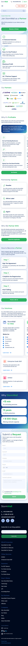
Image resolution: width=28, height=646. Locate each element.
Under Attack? (21, 6)
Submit (14, 496)
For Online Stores (5, 574)
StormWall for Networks (7, 547)
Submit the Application (14, 239)
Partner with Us (14, 299)
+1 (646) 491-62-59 (8, 514)
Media (2, 618)
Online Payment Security (6, 643)
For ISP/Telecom (5, 566)
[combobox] (12, 11)
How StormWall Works (7, 581)
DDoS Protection (7, 542)
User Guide (4, 586)
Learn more (6, 352)
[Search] (24, 10)
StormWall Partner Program (8, 598)
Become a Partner (14, 29)
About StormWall (5, 621)
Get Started (14, 172)
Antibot (3, 557)
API (2, 589)
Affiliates (3, 603)
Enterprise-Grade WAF (6, 559)
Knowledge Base (5, 591)
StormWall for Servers (6, 550)
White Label (4, 601)
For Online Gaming (6, 569)
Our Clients (4, 613)
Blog (2, 615)
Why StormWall (5, 610)
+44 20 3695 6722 (17, 1)
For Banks (3, 571)
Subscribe (14, 536)
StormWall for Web (6, 545)
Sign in (25, 1)
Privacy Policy (4, 641)
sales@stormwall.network (8, 517)
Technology (4, 583)
